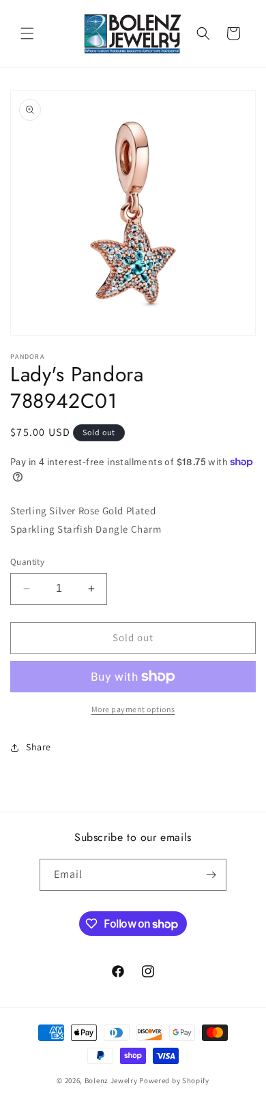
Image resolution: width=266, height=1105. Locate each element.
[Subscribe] (211, 875)
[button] (27, 33)
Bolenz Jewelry (111, 1080)
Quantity (27, 562)
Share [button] (38, 747)
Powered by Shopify (174, 1080)
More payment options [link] (133, 709)
